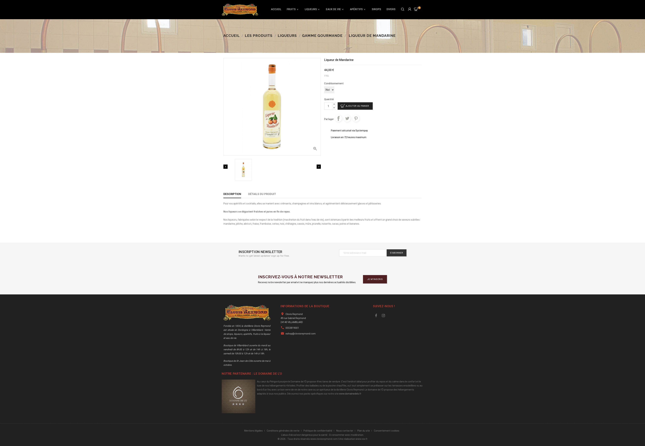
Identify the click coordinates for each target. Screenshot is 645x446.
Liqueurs (312, 9)
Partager (338, 118)
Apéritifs (358, 9)
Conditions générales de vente (283, 430)
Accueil (276, 9)
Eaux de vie (335, 9)
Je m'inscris (375, 279)
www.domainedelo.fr (350, 393)
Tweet (347, 118)
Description (232, 194)
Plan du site (363, 430)
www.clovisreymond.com (323, 439)
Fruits (293, 9)
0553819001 (292, 328)
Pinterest (356, 118)
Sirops (376, 9)
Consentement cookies (386, 430)
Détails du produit (262, 194)
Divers (391, 9)
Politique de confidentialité (318, 430)
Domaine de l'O (270, 373)
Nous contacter (344, 430)
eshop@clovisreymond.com (301, 333)
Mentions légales (253, 430)
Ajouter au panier (357, 106)
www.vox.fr (362, 439)
